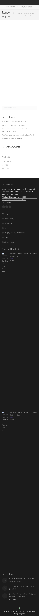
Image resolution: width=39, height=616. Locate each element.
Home (20, 13)
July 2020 (5, 165)
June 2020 (5, 169)
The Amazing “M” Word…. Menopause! (14, 125)
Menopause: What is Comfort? (12, 139)
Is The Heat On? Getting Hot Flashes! (14, 122)
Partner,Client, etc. (30, 13)
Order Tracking (9, 219)
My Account (8, 223)
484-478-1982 (6, 202)
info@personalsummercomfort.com (14, 200)
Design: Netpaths (19, 614)
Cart (5, 228)
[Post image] (4, 580)
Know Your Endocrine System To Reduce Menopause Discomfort (15, 130)
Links (6, 237)
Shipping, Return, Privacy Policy (14, 233)
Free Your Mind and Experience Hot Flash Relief (18, 135)
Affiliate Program (9, 242)
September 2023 (7, 161)
